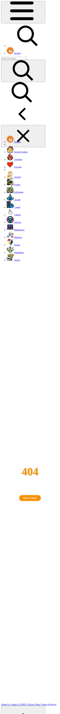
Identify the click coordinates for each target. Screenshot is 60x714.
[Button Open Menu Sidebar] (23, 12)
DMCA (24, 704)
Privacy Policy (34, 704)
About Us (5, 704)
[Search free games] (28, 46)
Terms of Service (48, 704)
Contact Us (15, 704)
